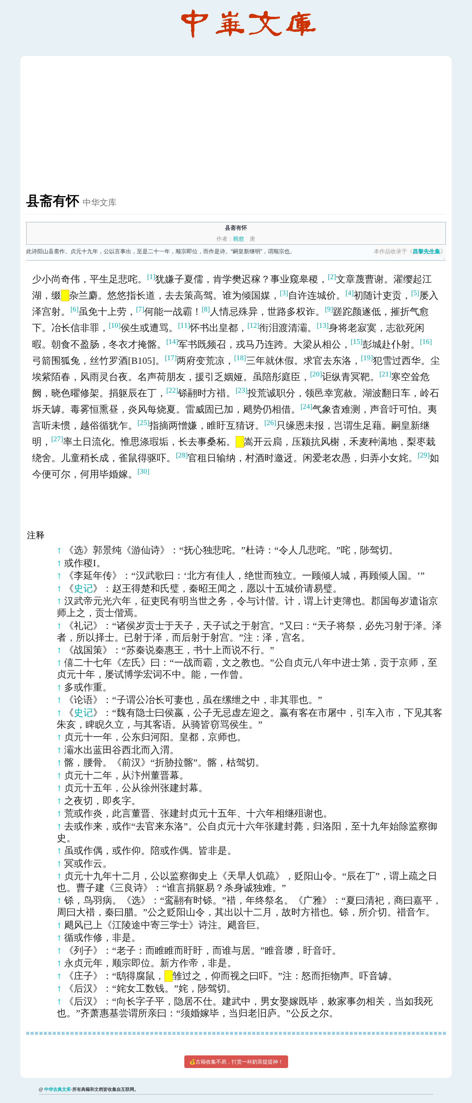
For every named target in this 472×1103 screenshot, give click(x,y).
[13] (323, 325)
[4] (350, 293)
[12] (253, 325)
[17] (171, 358)
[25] (143, 423)
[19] (367, 358)
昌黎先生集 (426, 251)
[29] (424, 455)
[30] (143, 471)
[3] (284, 293)
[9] (329, 309)
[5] (415, 293)
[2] (332, 277)
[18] (240, 358)
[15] (356, 341)
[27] (57, 439)
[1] (151, 277)
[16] (426, 341)
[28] (182, 455)
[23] (241, 390)
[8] (206, 309)
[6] (74, 309)
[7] (140, 309)
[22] (172, 390)
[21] (385, 374)
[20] (316, 374)
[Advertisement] (247, 128)
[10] (115, 325)
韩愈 (238, 239)
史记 (83, 588)
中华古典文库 (57, 1089)
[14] (172, 341)
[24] (306, 406)
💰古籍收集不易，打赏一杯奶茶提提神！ (236, 1062)
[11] (184, 325)
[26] (270, 423)
